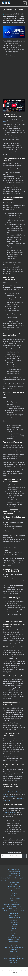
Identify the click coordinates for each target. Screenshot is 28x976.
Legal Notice (14, 956)
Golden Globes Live (14, 937)
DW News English (14, 882)
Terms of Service (14, 954)
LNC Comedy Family (14, 924)
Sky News (14, 891)
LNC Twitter (14, 962)
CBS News (14, 896)
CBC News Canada (14, 873)
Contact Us (14, 945)
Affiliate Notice (14, 960)
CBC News (6, 122)
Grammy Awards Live (14, 941)
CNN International (14, 876)
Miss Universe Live (14, 939)
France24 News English (14, 886)
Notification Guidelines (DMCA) (14, 958)
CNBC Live (14, 900)
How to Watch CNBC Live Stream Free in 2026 (13, 879)
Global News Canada (14, 889)
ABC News (14, 894)
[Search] (24, 856)
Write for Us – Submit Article (14, 947)
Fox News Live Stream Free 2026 (14, 904)
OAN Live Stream (14, 915)
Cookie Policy (14, 949)
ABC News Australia (14, 869)
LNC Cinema (14, 920)
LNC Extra (14, 926)
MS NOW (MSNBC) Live (14, 906)
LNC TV (14, 935)
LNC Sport (14, 933)
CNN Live (14, 902)
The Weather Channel (14, 917)
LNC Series (14, 931)
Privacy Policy (14, 951)
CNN (11, 798)
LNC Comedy (14, 922)
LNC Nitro (14, 929)
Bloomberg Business (14, 898)
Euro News (14, 884)
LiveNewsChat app (9, 812)
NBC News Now (14, 913)
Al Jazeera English (11, 796)
